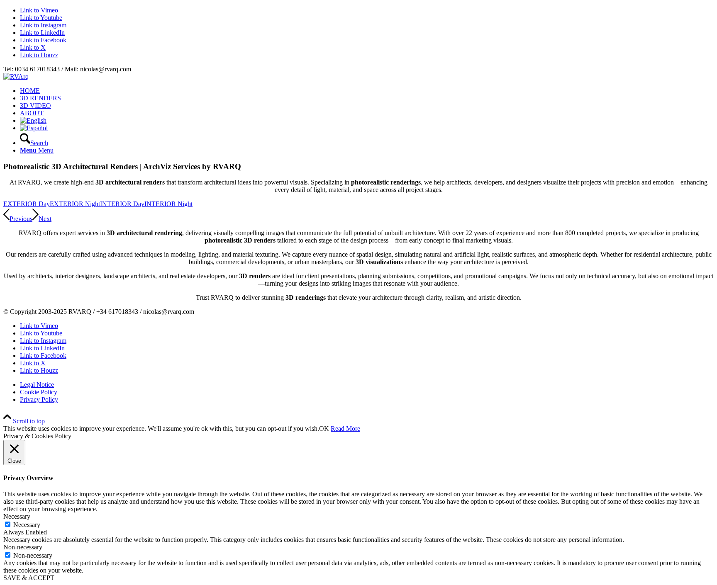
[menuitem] (367, 91)
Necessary (26, 524)
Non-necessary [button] (22, 547)
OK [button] (324, 428)
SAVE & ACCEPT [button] (28, 577)
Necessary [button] (16, 516)
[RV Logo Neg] (16, 76)
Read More (345, 428)
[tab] (26, 203)
